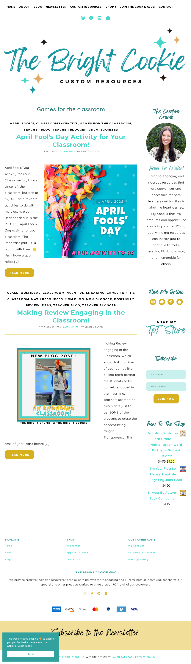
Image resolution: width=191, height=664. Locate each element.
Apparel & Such (77, 552)
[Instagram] (83, 18)
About (24, 6)
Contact (166, 6)
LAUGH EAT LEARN (123, 657)
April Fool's (22, 123)
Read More (19, 272)
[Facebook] (91, 18)
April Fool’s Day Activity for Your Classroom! (71, 140)
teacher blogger (70, 129)
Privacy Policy (138, 559)
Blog (38, 6)
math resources (47, 299)
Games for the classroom (105, 123)
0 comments (67, 151)
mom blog (74, 299)
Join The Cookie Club (137, 6)
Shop (110, 6)
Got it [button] (30, 654)
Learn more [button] (25, 646)
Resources (73, 545)
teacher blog (37, 129)
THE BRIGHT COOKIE (71, 657)
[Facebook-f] (92, 593)
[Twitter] (179, 301)
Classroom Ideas (24, 293)
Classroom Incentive (57, 123)
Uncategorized (103, 129)
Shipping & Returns (142, 552)
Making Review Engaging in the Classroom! (71, 316)
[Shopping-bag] (108, 18)
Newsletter (56, 6)
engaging (95, 293)
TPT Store (73, 559)
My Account (136, 545)
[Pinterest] (100, 18)
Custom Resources (86, 6)
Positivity (124, 299)
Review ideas (38, 305)
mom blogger (99, 299)
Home (11, 6)
